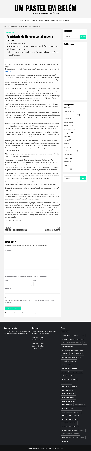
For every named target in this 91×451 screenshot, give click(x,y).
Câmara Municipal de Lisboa (70, 350)
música (53, 20)
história (66, 140)
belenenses (10, 32)
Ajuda (82, 335)
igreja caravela (66, 365)
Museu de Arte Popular (68, 401)
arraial (72, 339)
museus (41, 20)
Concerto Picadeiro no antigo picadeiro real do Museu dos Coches (44, 332)
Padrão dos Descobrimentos (70, 426)
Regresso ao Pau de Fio (52, 229)
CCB (63, 343)
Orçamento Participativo (69, 423)
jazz (80, 372)
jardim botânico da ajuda (69, 368)
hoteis (66, 144)
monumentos (68, 154)
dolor (82, 350)
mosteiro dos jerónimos (69, 379)
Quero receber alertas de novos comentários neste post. (26, 277)
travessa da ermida (78, 437)
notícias (47, 20)
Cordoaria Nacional (68, 346)
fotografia (67, 133)
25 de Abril (65, 332)
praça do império (67, 434)
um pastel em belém (46, 8)
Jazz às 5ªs (65, 375)
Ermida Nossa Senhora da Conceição (72, 357)
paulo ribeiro (13, 44)
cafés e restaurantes (63, 20)
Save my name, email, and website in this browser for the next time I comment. (29, 301)
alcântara (65, 339)
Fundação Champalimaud (69, 361)
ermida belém (79, 354)
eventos (27, 20)
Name (7, 280)
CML (85, 343)
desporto (67, 122)
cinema (66, 118)
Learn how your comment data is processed (42, 313)
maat (72, 375)
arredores (67, 108)
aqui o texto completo (23, 52)
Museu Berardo (66, 383)
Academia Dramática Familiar (70, 335)
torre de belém (66, 437)
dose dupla (65, 354)
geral (65, 136)
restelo (76, 434)
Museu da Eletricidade (68, 394)
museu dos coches (67, 408)
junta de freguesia (70, 151)
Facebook (8, 71)
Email (35, 280)
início (21, 20)
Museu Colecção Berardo (69, 386)
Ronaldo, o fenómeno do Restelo (16, 229)
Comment (9, 250)
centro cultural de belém (73, 343)
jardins (66, 147)
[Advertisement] (75, 72)
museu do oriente (80, 405)
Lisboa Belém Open (38, 346)
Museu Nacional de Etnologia (70, 415)
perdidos (67, 169)
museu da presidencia (68, 397)
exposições (34, 20)
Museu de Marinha (67, 405)
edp (72, 354)
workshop (65, 441)
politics (82, 430)
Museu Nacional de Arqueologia (71, 412)
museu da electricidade (68, 390)
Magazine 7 (51, 448)
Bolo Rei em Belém (38, 340)
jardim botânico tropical (69, 372)
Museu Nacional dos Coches (70, 419)
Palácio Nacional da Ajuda (69, 430)
